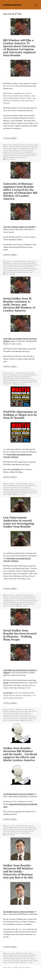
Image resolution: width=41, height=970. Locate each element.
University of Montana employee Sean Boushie (19, 227)
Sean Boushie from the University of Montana (18, 794)
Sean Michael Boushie (27, 152)
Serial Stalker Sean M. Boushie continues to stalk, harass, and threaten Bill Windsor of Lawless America (19, 304)
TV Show (30, 145)
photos (30, 148)
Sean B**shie (7, 150)
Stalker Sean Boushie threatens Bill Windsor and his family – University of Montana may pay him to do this (18, 871)
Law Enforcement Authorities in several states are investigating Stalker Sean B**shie (19, 599)
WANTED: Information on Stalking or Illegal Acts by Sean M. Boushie (20, 415)
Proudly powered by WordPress (22, 967)
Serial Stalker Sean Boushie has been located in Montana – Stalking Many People (19, 635)
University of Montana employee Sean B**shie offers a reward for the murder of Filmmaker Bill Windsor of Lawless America (20, 155)
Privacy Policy (7, 967)
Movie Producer (13, 148)
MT (19, 148)
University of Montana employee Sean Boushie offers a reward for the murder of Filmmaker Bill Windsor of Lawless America (20, 191)
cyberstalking (18, 146)
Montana (5, 148)
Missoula (34, 146)
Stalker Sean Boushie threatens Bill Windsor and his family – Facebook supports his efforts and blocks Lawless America (20, 754)
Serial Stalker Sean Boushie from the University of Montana (17, 455)
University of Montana (18, 154)
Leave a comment (10, 159)
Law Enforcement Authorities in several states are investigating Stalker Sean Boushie (18, 522)
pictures (34, 148)
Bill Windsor (8, 263)
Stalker (5, 154)
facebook (11, 829)
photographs (23, 148)
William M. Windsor (20, 145)
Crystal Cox (11, 146)
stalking (35, 960)
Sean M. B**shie (24, 150)
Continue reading (10, 138)
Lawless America (12, 4)
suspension (10, 833)
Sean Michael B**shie (14, 152)
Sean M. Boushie (31, 959)
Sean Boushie (15, 150)
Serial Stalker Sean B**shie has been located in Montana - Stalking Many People (19, 717)
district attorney (27, 146)
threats (9, 154)
